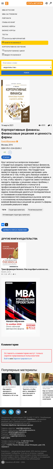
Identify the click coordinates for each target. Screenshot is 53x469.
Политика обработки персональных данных (17, 425)
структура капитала (17, 210)
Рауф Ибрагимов (8, 141)
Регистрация (50, 3)
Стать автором (34, 3)
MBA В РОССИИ (8, 10)
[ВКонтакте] (2, 224)
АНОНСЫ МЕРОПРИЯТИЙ (14, 39)
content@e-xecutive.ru (17, 434)
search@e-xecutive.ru (23, 428)
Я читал (6, 157)
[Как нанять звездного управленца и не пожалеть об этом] (10, 379)
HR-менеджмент (9, 387)
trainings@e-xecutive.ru (27, 430)
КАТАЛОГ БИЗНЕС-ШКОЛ (14, 51)
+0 (4, 152)
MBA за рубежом (9, 14)
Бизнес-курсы (8, 30)
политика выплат (35, 210)
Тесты (5, 34)
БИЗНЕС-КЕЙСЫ (8, 26)
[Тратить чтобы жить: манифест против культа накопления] (30, 379)
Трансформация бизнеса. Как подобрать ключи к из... (25, 269)
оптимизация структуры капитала (16, 215)
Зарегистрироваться (22, 359)
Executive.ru (31, 419)
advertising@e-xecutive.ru (17, 432)
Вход (46, 3)
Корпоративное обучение (14, 47)
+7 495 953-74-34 (27, 441)
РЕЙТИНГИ (6, 18)
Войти (6, 359)
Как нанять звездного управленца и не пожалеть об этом (10, 392)
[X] (6, 224)
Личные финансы (30, 387)
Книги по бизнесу (12, 43)
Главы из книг (8, 22)
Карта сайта (5, 438)
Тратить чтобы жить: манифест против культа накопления (29, 392)
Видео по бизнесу (12, 55)
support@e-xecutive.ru (18, 436)
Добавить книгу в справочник (15, 230)
